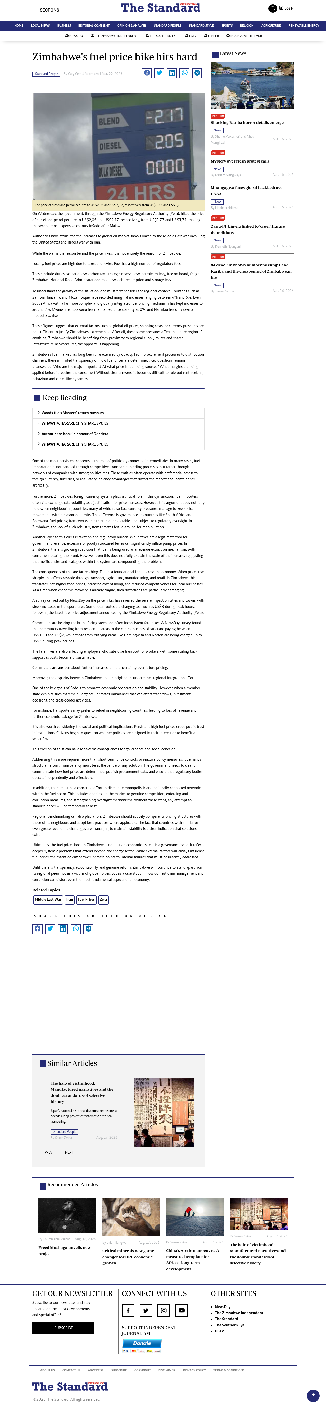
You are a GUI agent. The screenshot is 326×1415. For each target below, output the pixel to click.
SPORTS (227, 26)
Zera (103, 900)
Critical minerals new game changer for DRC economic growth (128, 1256)
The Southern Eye (164, 36)
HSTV (192, 36)
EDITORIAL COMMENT (94, 26)
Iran (69, 900)
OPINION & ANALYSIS (131, 26)
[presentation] (48, 1154)
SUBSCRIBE (63, 1328)
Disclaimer (166, 1370)
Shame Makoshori (227, 137)
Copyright (142, 1370)
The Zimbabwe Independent (116, 36)
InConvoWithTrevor (246, 36)
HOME (19, 26)
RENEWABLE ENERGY (304, 26)
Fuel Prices (86, 900)
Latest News (233, 53)
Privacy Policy (194, 1370)
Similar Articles (72, 1063)
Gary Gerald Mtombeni (83, 74)
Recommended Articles (72, 1184)
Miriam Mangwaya (228, 175)
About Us (47, 1370)
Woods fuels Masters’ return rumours (73, 413)
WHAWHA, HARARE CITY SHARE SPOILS (75, 424)
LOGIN (288, 8)
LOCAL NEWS (40, 26)
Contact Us (71, 1370)
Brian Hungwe (116, 1243)
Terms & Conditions (228, 1370)
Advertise (96, 1370)
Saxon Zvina (63, 1138)
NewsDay (76, 36)
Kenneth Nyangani (228, 247)
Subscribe (119, 1370)
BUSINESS (64, 26)
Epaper (213, 36)
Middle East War (48, 900)
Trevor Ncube (224, 291)
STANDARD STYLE (201, 26)
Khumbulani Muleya (56, 1239)
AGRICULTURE (271, 26)
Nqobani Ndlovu (226, 208)
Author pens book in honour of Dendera (75, 434)
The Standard (226, 1319)
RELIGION (247, 26)
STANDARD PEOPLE (167, 26)
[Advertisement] (118, 1002)
